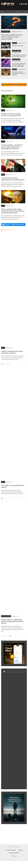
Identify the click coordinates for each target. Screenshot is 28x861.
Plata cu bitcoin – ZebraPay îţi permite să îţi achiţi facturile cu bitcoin (12, 621)
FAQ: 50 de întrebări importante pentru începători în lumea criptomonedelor (11, 37)
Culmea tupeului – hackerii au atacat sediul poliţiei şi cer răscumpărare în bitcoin (12, 147)
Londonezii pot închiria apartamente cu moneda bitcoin (12, 179)
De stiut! (14, 43)
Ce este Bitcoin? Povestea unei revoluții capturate (19, 55)
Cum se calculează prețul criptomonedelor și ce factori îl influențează (19, 65)
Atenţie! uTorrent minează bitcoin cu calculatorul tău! (11, 115)
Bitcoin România (16, 50)
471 (9, 636)
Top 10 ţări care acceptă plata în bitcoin (12, 486)
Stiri (3, 110)
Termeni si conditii (14, 852)
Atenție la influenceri (17, 45)
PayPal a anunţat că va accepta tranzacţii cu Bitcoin (12, 352)
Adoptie (14, 69)
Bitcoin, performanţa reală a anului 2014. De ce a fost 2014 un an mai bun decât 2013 (12, 211)
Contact (20, 850)
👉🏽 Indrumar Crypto (10, 850)
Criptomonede (5, 31)
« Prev (2, 636)
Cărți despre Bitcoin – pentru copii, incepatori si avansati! (19, 73)
